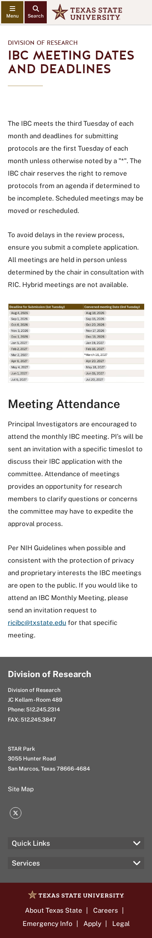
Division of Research (43, 43)
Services (26, 863)
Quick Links (31, 843)
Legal (121, 923)
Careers (105, 910)
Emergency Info (47, 923)
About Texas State (53, 910)
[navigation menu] (12, 12)
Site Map (21, 789)
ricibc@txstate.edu (37, 623)
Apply (92, 923)
